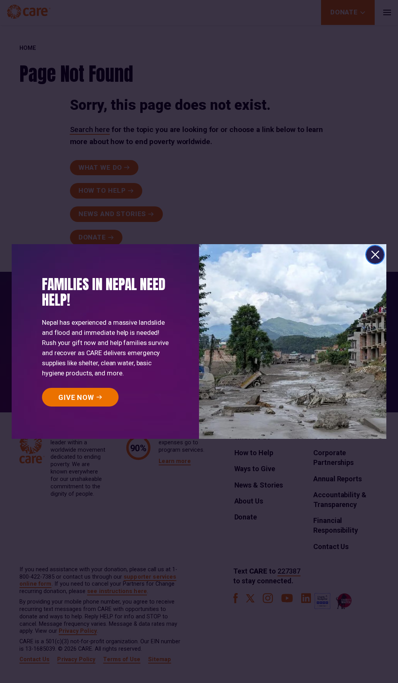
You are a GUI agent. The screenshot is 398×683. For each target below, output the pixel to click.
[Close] (375, 255)
